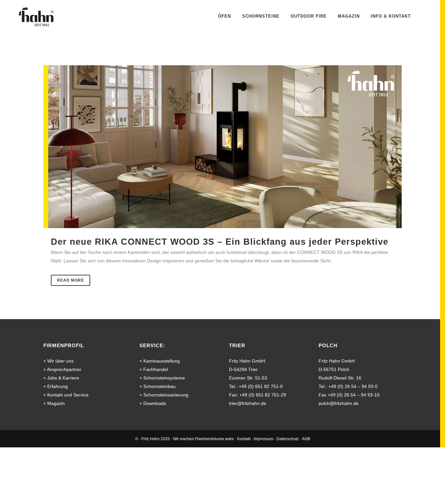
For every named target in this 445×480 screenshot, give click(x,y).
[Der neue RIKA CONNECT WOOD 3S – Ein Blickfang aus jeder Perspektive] (222, 146)
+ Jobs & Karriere (61, 377)
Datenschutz (288, 439)
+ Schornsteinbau (157, 386)
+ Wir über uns (58, 361)
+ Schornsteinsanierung (163, 394)
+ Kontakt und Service (66, 394)
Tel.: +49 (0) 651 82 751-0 (256, 386)
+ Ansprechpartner (62, 369)
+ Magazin (54, 403)
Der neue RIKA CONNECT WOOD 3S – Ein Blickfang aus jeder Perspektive (219, 242)
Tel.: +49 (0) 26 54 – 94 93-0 (348, 386)
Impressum (263, 439)
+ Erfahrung (55, 386)
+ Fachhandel (153, 369)
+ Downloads (152, 403)
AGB (306, 439)
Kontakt (244, 439)
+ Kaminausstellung (159, 361)
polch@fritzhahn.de (339, 403)
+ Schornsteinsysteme (162, 377)
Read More (70, 280)
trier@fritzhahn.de (247, 403)
